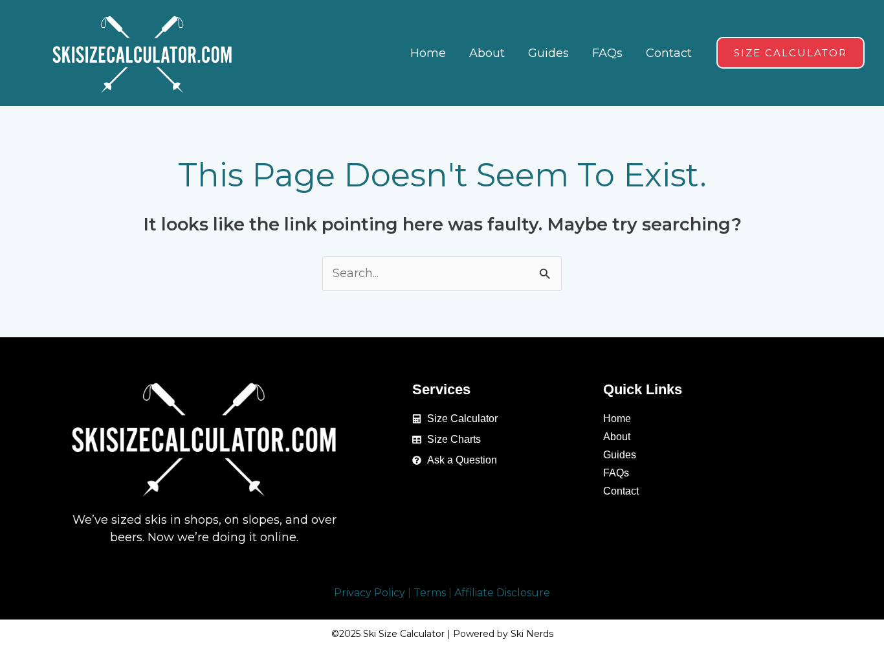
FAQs (616, 472)
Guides (619, 454)
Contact (621, 491)
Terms (430, 593)
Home (617, 418)
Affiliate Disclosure (502, 593)
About (616, 436)
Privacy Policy (369, 593)
